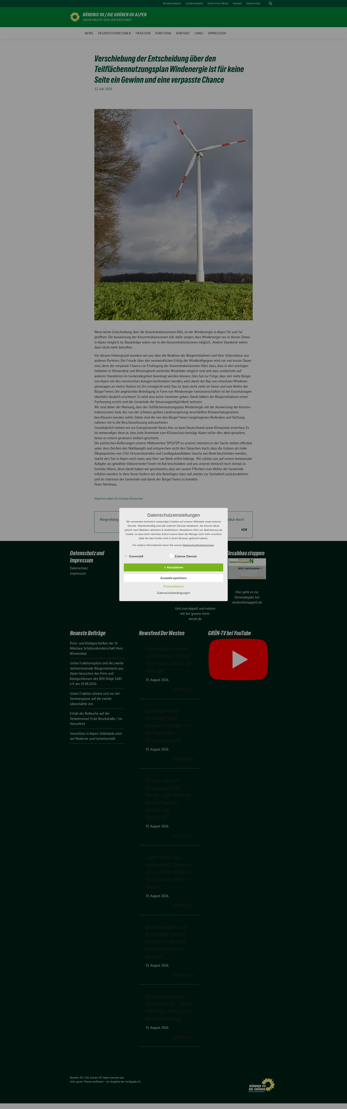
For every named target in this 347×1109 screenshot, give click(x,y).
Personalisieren (173, 586)
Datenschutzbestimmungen (198, 545)
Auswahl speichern (173, 578)
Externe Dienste (186, 556)
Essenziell (136, 556)
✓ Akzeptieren (173, 567)
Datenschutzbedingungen (173, 592)
